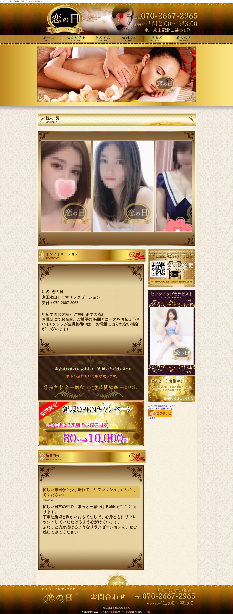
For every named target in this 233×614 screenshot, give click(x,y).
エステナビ (152, 418)
